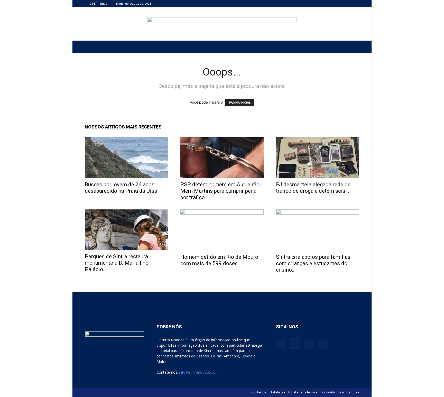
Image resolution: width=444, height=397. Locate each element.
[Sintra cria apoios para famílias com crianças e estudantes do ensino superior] (317, 230)
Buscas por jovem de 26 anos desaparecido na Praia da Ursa (121, 187)
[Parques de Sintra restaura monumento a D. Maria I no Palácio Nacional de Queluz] (126, 229)
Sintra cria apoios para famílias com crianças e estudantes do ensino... (313, 263)
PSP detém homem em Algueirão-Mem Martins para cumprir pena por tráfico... (220, 190)
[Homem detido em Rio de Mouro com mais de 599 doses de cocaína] (222, 230)
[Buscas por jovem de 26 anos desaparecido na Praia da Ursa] (126, 157)
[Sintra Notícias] (222, 24)
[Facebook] (330, 3)
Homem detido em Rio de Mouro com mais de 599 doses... (219, 260)
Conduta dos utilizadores (340, 392)
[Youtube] (355, 3)
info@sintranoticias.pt (197, 372)
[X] (347, 3)
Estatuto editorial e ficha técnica (294, 392)
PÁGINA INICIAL (240, 102)
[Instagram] (338, 3)
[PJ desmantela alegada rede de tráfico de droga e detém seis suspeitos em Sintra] (317, 157)
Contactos (258, 392)
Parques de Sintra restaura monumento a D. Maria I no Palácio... (117, 262)
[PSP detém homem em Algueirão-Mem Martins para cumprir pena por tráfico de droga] (222, 157)
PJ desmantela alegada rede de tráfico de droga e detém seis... (313, 187)
